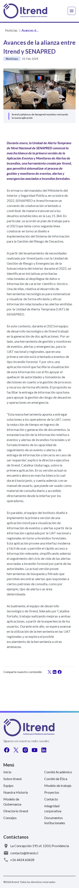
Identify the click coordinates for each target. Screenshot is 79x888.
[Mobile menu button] (72, 11)
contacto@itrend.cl (24, 853)
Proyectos (51, 792)
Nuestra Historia (15, 792)
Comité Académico (58, 772)
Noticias (11, 30)
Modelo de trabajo (57, 785)
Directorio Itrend (15, 811)
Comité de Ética (55, 779)
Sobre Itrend (12, 779)
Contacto (51, 799)
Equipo (8, 785)
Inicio (7, 772)
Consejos (10, 818)
